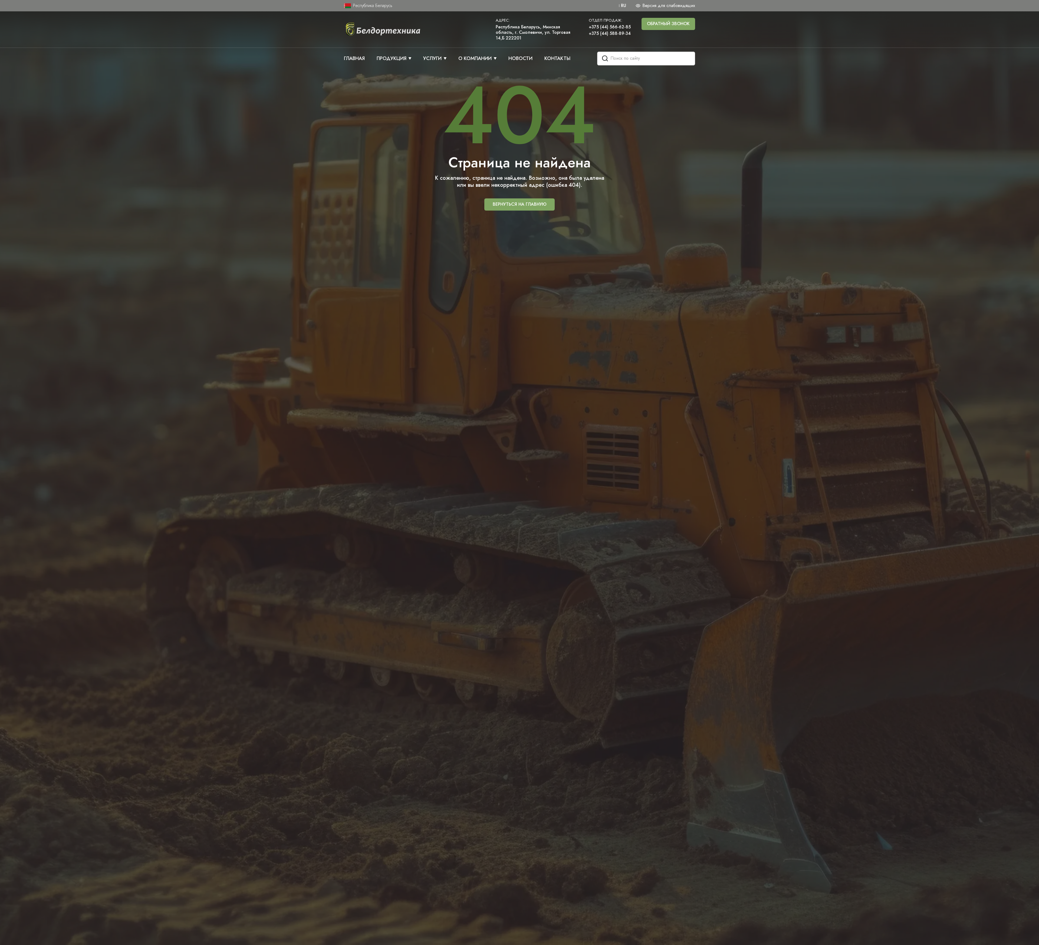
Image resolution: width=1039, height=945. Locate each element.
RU (623, 6)
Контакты (557, 58)
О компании (475, 58)
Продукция (391, 58)
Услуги (432, 58)
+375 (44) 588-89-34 (610, 33)
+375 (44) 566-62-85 (610, 27)
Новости (520, 58)
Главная (354, 58)
